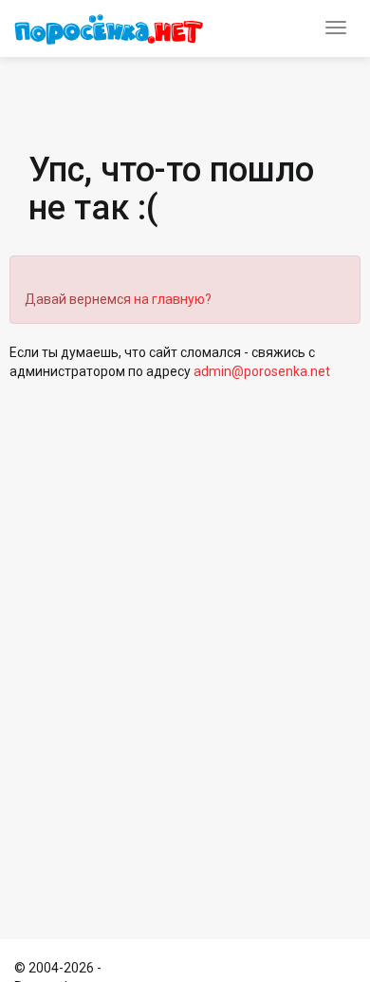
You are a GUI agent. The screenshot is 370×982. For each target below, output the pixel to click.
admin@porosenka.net (262, 371)
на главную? (173, 299)
